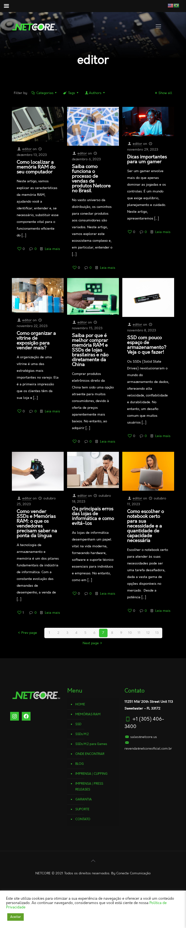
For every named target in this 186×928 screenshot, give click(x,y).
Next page (91, 643)
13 (157, 633)
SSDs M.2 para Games (91, 744)
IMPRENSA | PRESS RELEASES (89, 786)
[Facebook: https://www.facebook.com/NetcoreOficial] (26, 716)
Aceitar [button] (15, 917)
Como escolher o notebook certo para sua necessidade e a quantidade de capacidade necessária (145, 526)
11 (139, 633)
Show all (165, 93)
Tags (71, 93)
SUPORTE (82, 809)
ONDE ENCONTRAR (89, 754)
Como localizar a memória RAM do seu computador (36, 167)
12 (148, 633)
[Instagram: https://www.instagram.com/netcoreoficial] (14, 716)
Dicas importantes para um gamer (147, 159)
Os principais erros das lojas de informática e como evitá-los (93, 516)
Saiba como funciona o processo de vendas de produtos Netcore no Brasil (91, 179)
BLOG (79, 764)
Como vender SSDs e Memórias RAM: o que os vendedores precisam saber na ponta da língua (37, 524)
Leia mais (52, 249)
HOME (80, 704)
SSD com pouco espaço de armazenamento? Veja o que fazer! (146, 345)
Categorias (45, 93)
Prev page (29, 633)
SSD (78, 724)
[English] (162, 5)
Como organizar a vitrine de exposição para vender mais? (36, 340)
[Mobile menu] (158, 26)
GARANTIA (83, 799)
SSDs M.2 (82, 734)
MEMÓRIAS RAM (88, 714)
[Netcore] (34, 26)
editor (27, 149)
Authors (95, 93)
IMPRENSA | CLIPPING (91, 774)
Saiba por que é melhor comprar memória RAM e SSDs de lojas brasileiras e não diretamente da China (90, 350)
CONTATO (82, 819)
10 (130, 633)
